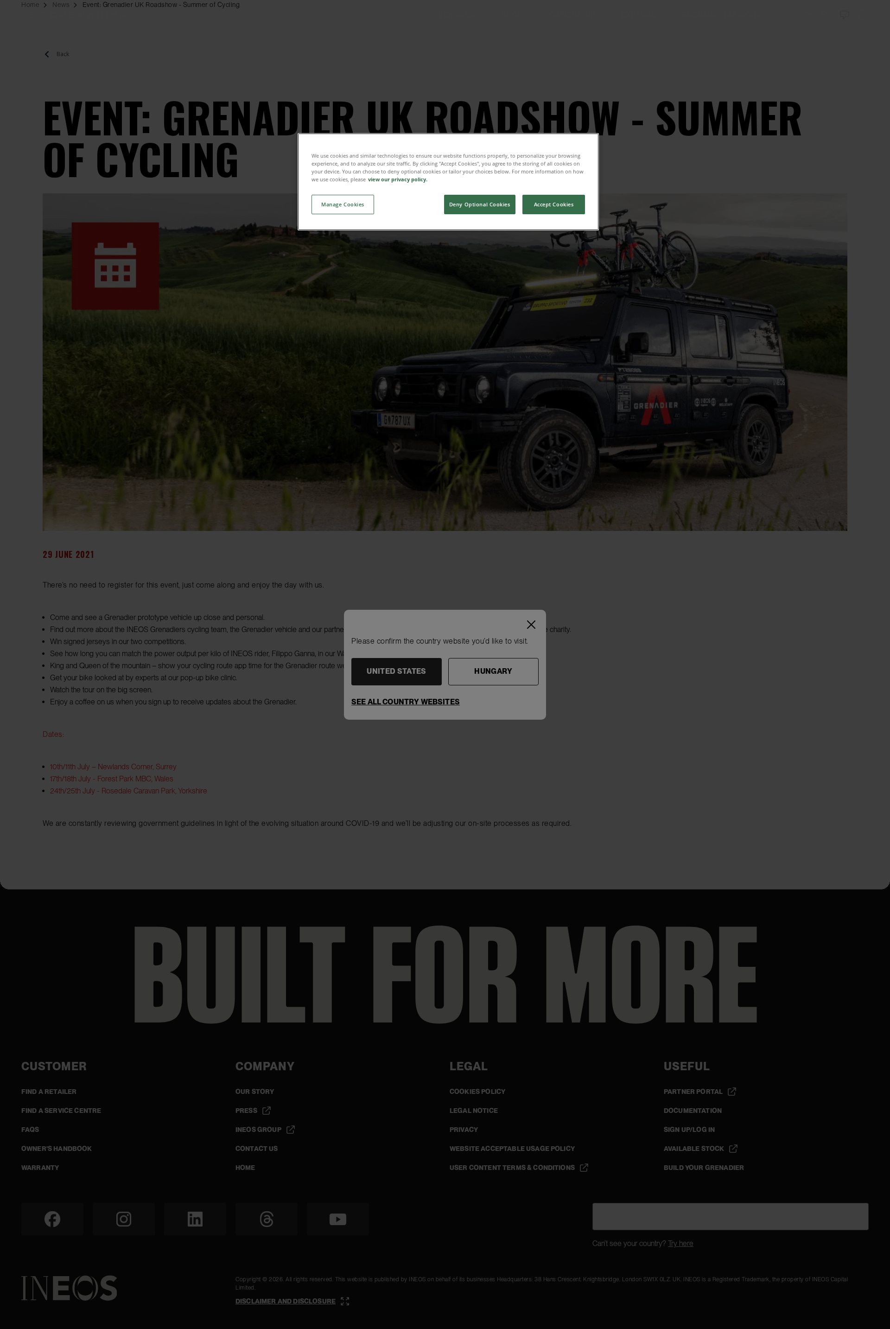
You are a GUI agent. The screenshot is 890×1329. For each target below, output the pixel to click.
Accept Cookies (554, 204)
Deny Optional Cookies (479, 204)
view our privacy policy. (397, 179)
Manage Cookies (342, 204)
